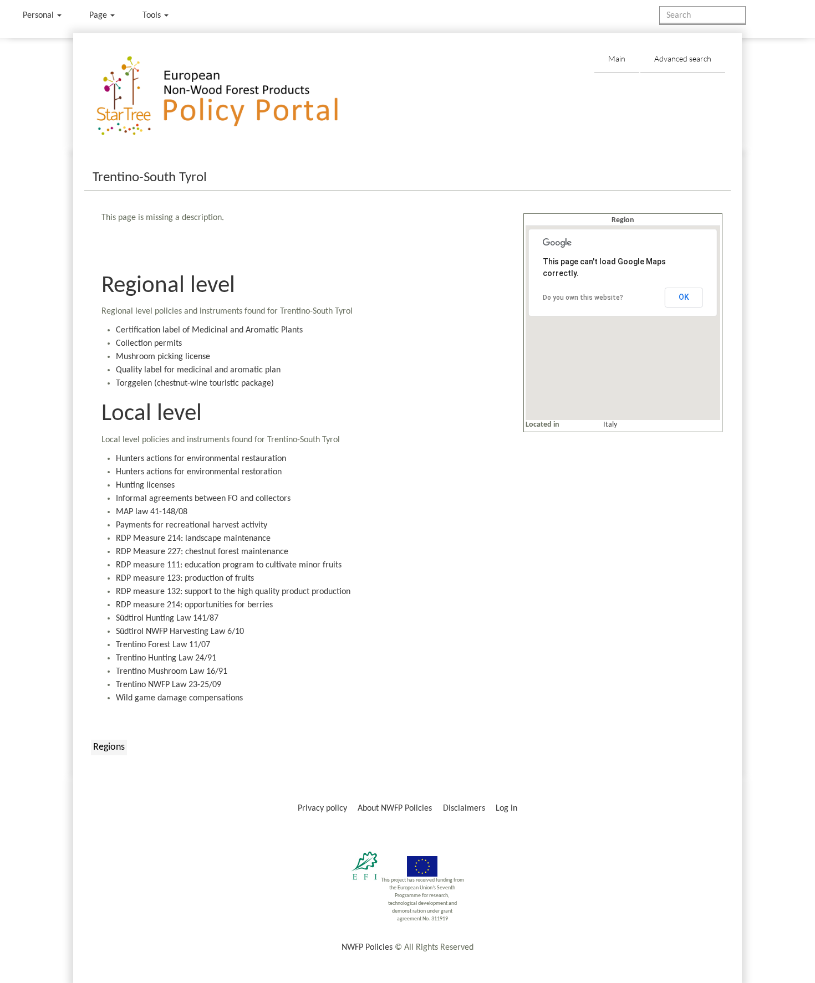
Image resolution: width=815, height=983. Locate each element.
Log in (506, 808)
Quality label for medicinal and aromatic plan (198, 370)
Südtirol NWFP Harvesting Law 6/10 (180, 631)
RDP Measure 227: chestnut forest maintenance (202, 551)
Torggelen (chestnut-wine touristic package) (195, 383)
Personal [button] (39, 15)
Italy (610, 425)
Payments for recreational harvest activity (191, 525)
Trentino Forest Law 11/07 (163, 645)
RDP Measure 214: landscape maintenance (193, 538)
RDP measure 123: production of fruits (185, 578)
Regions (109, 747)
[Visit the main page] (233, 96)
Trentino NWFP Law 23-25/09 (168, 684)
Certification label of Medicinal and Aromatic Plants (209, 330)
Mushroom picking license (163, 356)
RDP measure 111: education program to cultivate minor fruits (229, 565)
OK (684, 297)
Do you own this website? (583, 297)
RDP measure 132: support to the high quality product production (233, 591)
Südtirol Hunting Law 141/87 (167, 618)
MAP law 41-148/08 (151, 512)
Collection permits (149, 343)
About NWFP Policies (395, 808)
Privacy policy (322, 808)
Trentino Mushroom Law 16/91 (171, 671)
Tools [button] (152, 15)
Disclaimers (464, 808)
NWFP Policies (367, 947)
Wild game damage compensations (179, 698)
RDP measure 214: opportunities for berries (194, 605)
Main (616, 58)
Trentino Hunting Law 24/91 (166, 658)
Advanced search (682, 58)
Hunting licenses (145, 485)
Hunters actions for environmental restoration (199, 472)
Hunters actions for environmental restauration (201, 458)
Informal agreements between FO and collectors (203, 498)
